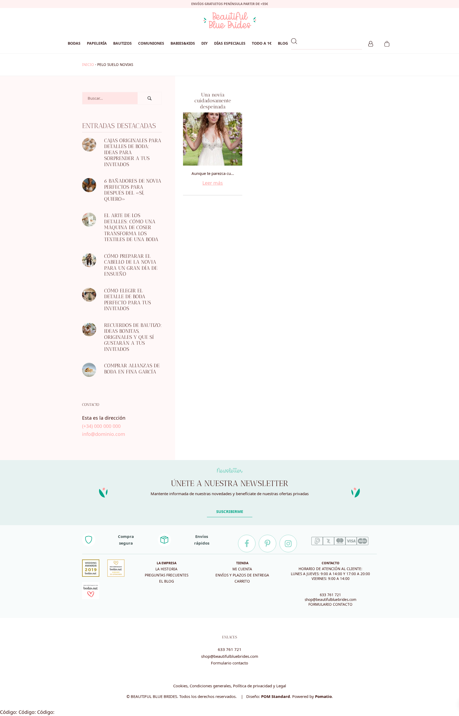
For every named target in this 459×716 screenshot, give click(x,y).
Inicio (88, 64)
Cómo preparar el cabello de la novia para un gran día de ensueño (130, 265)
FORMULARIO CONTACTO (330, 604)
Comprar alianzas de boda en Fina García (132, 369)
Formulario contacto (229, 663)
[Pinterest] (267, 543)
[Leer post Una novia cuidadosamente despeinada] (212, 139)
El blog (166, 581)
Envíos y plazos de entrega (242, 575)
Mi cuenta (242, 569)
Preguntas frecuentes (166, 575)
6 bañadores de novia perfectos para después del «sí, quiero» (132, 190)
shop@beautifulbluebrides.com (330, 599)
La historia (166, 569)
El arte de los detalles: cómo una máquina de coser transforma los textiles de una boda (131, 227)
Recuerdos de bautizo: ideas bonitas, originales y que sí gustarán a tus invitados (133, 337)
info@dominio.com (103, 434)
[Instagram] (288, 543)
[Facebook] (247, 543)
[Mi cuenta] (370, 43)
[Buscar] (150, 98)
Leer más (212, 183)
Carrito (242, 581)
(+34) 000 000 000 (101, 426)
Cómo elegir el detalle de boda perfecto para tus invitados (127, 300)
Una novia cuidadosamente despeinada (212, 101)
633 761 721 (330, 594)
